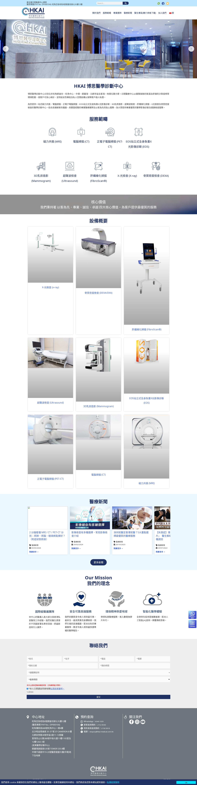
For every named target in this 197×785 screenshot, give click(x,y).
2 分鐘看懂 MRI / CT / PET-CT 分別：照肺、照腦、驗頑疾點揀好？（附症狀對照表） (47, 536)
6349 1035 (99, 721)
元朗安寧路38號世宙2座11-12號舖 (47, 734)
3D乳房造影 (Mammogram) (98, 406)
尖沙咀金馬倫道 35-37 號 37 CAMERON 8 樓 (52, 731)
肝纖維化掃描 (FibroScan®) (146, 329)
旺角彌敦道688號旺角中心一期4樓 (47, 728)
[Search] (126, 3)
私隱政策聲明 (113, 782)
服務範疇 (107, 12)
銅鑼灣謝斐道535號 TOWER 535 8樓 (48, 748)
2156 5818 (105, 728)
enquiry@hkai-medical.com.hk (101, 731)
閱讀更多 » (34, 552)
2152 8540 (101, 725)
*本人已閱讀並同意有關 (46, 688)
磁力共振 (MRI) (147, 483)
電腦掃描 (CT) (98, 474)
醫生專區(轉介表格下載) (145, 12)
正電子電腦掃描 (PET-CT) (50, 478)
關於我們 (96, 12)
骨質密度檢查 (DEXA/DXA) (98, 292)
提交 (98, 696)
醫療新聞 (128, 12)
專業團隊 (117, 12)
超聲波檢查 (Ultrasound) (50, 402)
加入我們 (162, 12)
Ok (186, 782)
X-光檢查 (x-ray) (50, 287)
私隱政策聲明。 (57, 688)
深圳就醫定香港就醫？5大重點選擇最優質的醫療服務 (131, 534)
